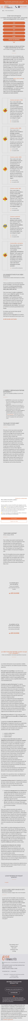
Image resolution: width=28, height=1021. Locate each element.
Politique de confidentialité (21, 498)
